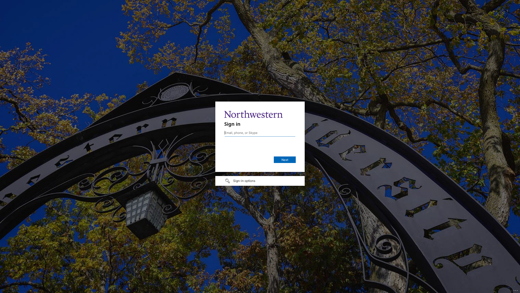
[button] (260, 181)
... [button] (516, 290)
